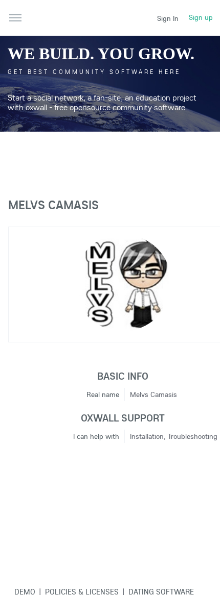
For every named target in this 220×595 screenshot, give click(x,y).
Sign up (201, 17)
